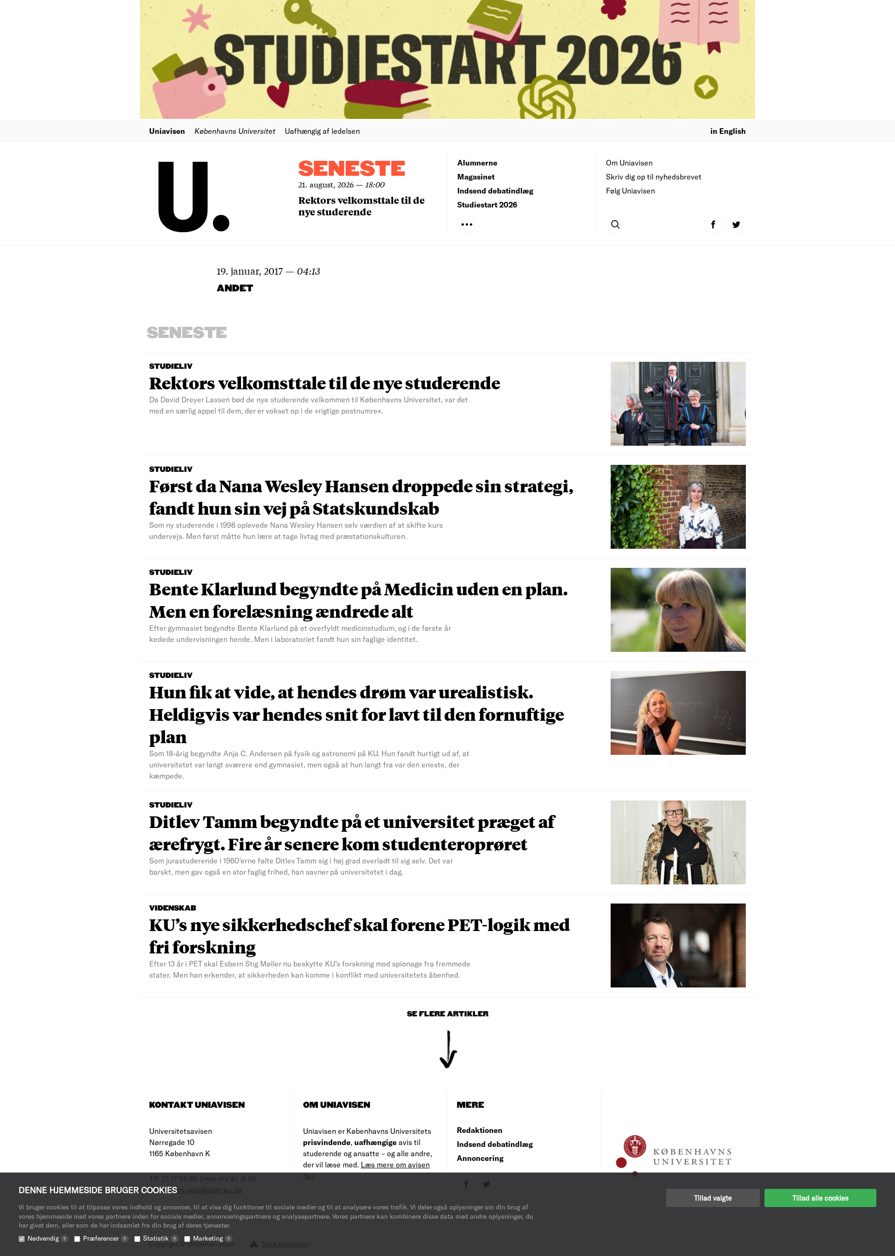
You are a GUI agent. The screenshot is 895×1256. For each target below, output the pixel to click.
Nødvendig (47, 1238)
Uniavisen (167, 130)
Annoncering (480, 1157)
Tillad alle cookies (820, 1198)
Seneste (352, 169)
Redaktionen (480, 1129)
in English (728, 130)
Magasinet (476, 176)
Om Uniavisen (629, 162)
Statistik (159, 1238)
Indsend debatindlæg (495, 190)
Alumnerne (477, 162)
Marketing (211, 1238)
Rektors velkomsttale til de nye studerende (361, 205)
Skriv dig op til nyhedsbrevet (654, 176)
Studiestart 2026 (487, 204)
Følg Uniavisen (630, 190)
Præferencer (104, 1238)
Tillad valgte (713, 1198)
